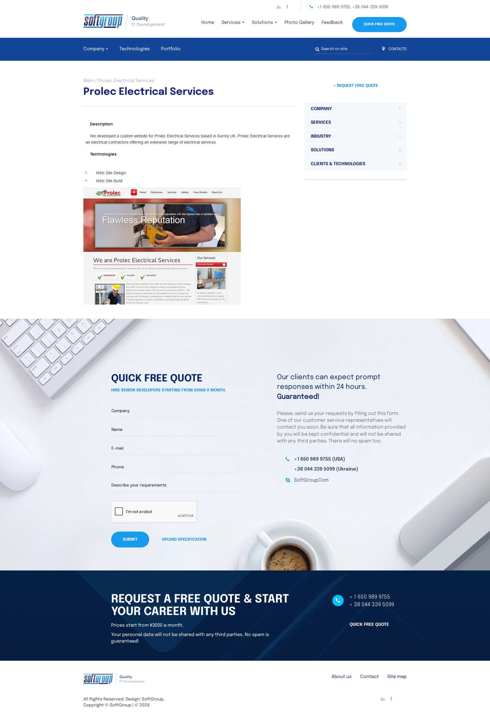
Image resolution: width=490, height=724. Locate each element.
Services (231, 22)
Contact (369, 676)
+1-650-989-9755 (333, 7)
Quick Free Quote (379, 24)
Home (207, 22)
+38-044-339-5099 (370, 7)
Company (93, 49)
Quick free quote (369, 624)
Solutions (263, 22)
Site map (397, 676)
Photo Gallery (299, 22)
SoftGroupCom (311, 480)
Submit (130, 540)
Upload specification (184, 540)
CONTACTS (397, 49)
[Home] (134, 21)
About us (341, 676)
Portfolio (171, 49)
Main (88, 80)
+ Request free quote (355, 86)
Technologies (134, 49)
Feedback (332, 22)
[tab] (356, 109)
